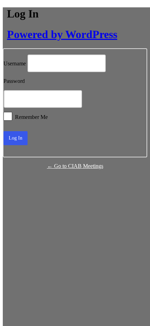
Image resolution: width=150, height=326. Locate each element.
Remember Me (31, 117)
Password (14, 81)
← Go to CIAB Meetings (75, 166)
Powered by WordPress (62, 34)
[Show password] (126, 99)
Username (14, 64)
